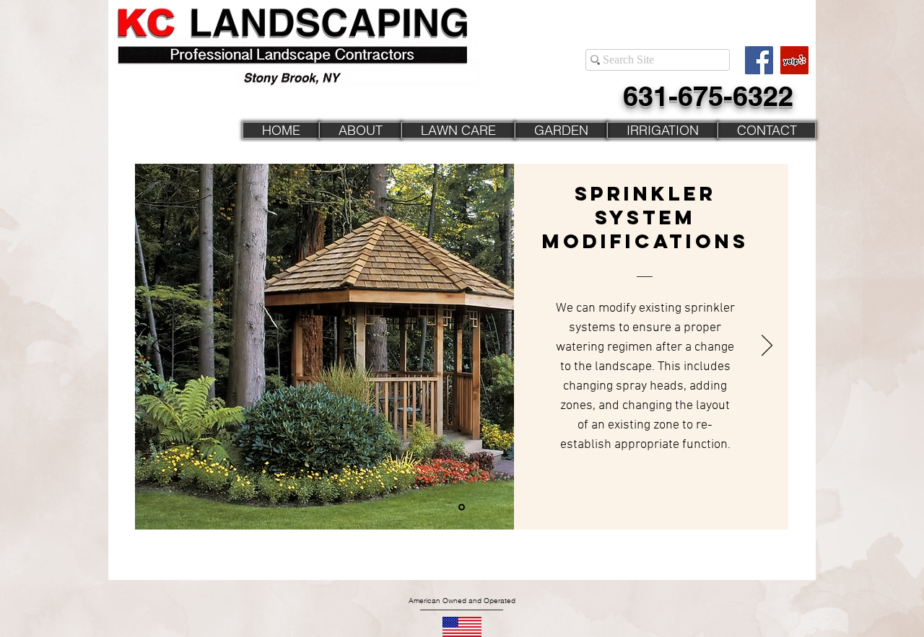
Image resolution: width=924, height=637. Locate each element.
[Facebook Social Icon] (759, 60)
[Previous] (157, 346)
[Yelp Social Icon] (794, 60)
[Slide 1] (461, 507)
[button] (458, 130)
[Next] (767, 346)
